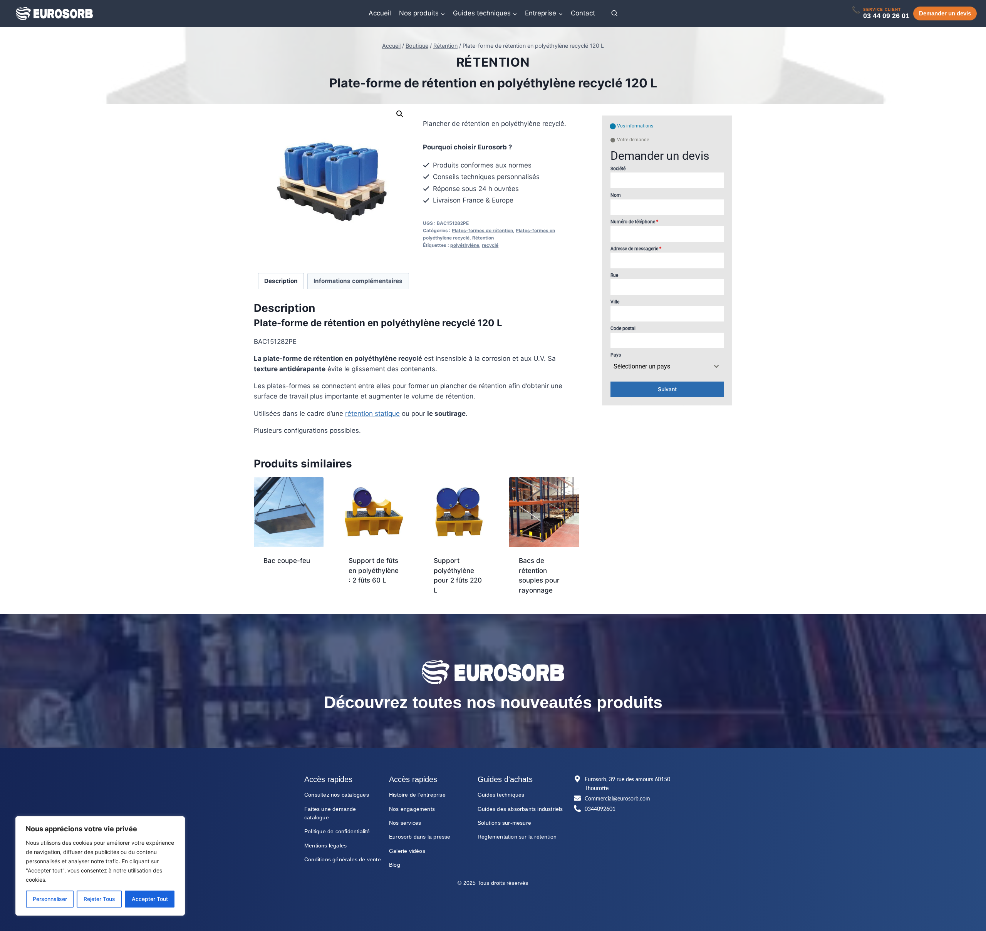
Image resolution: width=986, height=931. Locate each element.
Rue (614, 275)
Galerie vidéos (407, 851)
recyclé (490, 245)
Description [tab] (281, 281)
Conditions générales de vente (342, 859)
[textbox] (659, 366)
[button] (400, 114)
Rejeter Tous (99, 899)
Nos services (405, 823)
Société (617, 168)
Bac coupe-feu (286, 560)
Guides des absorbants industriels (520, 809)
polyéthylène (464, 245)
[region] (100, 866)
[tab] (631, 126)
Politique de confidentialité (337, 831)
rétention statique (372, 413)
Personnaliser (50, 899)
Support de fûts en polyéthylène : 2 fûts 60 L (374, 570)
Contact (583, 13)
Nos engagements (412, 809)
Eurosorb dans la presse (420, 837)
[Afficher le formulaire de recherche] (614, 13)
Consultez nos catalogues (336, 795)
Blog (394, 865)
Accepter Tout (150, 899)
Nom (615, 195)
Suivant (667, 389)
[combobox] (667, 366)
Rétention (493, 62)
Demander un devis (945, 13)
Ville (614, 302)
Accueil (380, 13)
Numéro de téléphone (634, 221)
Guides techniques (501, 795)
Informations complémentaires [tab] (358, 281)
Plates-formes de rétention (482, 230)
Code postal (623, 328)
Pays (615, 355)
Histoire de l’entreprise (417, 795)
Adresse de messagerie (635, 248)
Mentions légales (325, 845)
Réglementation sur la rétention (517, 837)
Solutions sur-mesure (504, 823)
